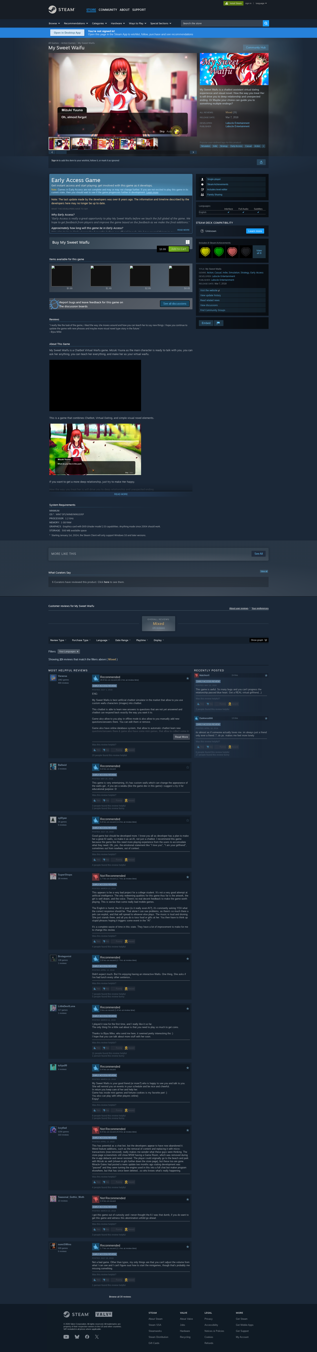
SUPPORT (139, 10)
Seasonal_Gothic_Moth (71, 1197)
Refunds (209, 1343)
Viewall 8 (259, 251)
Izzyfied (62, 1128)
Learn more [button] (255, 231)
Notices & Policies (214, 1331)
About (125, 10)
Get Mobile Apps (245, 1325)
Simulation (205, 146)
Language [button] (101, 640)
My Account (242, 1337)
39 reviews (63, 878)
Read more (183, 230)
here (106, 582)
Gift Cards (154, 1343)
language (260, 3)
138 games (63, 960)
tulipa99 (62, 1065)
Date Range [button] (121, 640)
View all (264, 571)
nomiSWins (64, 1244)
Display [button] (158, 640)
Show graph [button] (257, 640)
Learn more (152, 192)
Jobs (182, 1325)
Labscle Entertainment (237, 123)
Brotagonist (64, 956)
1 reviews (62, 963)
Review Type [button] (57, 640)
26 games (62, 822)
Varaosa (62, 676)
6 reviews (62, 1251)
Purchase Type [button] (80, 640)
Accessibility (211, 1325)
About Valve (186, 1319)
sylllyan (62, 818)
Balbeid (62, 765)
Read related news (210, 300)
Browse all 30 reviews (120, 1296)
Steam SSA (155, 1325)
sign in (248, 3)
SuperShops (65, 874)
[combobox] (222, 23)
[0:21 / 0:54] (123, 95)
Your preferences (260, 608)
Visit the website (209, 290)
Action (257, 146)
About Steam (156, 1319)
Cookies (209, 1337)
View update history (210, 295)
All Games (53, 43)
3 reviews (62, 769)
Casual (248, 146)
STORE (91, 10)
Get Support (242, 1331)
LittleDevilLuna (66, 1006)
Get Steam (241, 1319)
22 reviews (63, 1201)
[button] (54, 23)
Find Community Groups (212, 310)
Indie (215, 146)
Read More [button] (181, 736)
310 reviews (63, 1135)
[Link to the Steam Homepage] (61, 12)
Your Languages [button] (67, 651)
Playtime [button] (141, 640)
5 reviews (62, 825)
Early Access (236, 146)
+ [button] (263, 146)
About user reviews (238, 608)
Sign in (54, 160)
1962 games (63, 680)
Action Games (68, 43)
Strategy (224, 146)
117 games (63, 1010)
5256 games (63, 1132)
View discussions (209, 305)
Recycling (185, 1337)
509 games (63, 1248)
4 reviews (62, 1069)
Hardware (185, 1331)
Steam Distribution (158, 1337)
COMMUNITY (108, 10)
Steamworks (155, 1331)
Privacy (209, 1319)
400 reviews (63, 683)
